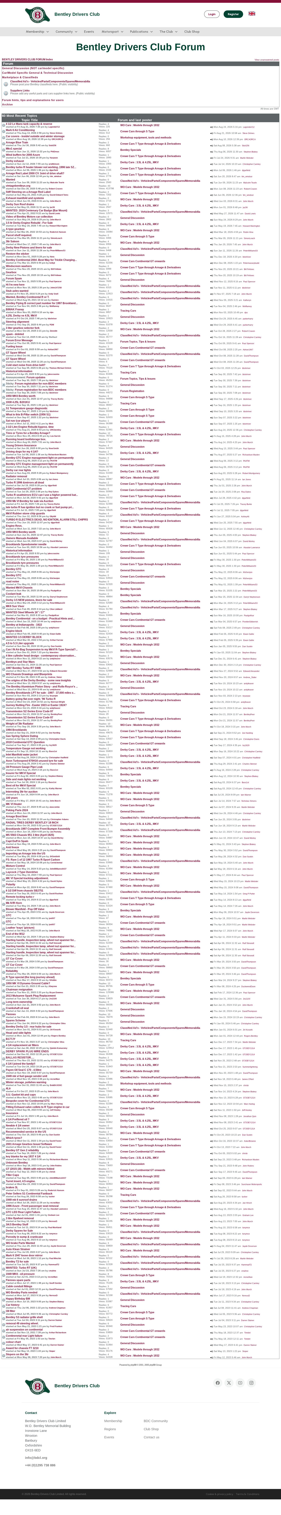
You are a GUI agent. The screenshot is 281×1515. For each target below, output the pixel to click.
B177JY (10, 1039)
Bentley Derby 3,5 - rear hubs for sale (28, 1026)
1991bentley (55, 430)
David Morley (56, 541)
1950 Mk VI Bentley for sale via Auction (29, 501)
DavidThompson (58, 356)
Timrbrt (247, 1333)
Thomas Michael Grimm (60, 368)
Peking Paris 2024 (17, 810)
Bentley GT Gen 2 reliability (22, 1150)
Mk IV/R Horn (14, 903)
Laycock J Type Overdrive (22, 872)
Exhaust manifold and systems (25, 198)
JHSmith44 (55, 856)
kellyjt (52, 263)
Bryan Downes (56, 992)
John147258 (56, 288)
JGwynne (52, 986)
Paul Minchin (55, 1258)
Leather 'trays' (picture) (20, 927)
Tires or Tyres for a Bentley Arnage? (28, 433)
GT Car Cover (14, 958)
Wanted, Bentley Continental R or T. (27, 297)
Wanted (10, 179)
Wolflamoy (54, 306)
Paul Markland (54, 1227)
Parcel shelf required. (19, 235)
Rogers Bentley (58, 1036)
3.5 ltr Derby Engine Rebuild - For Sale (29, 222)
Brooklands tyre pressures (22, 556)
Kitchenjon (55, 572)
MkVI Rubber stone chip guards (25, 513)
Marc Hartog (57, 1104)
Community (64, 32)
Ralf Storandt (55, 943)
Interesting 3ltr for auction (22, 791)
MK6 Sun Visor (15, 606)
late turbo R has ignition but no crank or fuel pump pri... (40, 507)
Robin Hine (248, 232)
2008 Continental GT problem (24, 488)
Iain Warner (246, 795)
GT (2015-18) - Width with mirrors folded (30, 1168)
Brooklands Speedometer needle (26, 544)
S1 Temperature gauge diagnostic (26, 408)
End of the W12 (15, 933)
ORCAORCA (57, 139)
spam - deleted (15, 334)
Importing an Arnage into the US (25, 853)
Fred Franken (56, 1326)
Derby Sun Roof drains (20, 204)
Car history (13, 1304)
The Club (166, 32)
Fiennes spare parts (18, 1280)
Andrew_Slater (55, 677)
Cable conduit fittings (19, 1286)
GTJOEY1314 (56, 825)
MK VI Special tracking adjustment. (27, 878)
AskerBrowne (250, 1141)
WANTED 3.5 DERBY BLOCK (24, 637)
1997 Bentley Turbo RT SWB (23, 668)
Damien (55, 300)
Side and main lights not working (26, 779)
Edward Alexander (58, 671)
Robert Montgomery (59, 473)
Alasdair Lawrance (59, 547)
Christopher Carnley (252, 164)
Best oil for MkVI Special (21, 785)
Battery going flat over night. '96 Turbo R (31, 699)
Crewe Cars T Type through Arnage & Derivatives (150, 143)
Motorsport (110, 32)
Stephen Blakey (251, 152)
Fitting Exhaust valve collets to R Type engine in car (37, 1107)
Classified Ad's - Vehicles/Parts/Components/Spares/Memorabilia (50, 81)
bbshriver (247, 257)
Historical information (19, 371)
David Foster (55, 1141)
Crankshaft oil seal (17, 1008)
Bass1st (53, 751)
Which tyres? (14, 1138)
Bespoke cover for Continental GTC (28, 1100)
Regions (110, 1429)
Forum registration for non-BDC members (40, 383)
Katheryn (247, 300)
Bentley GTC (13, 569)
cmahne (52, 1271)
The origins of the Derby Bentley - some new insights (38, 680)
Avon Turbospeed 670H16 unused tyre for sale (34, 760)
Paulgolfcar (56, 591)
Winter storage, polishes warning (26, 1082)
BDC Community (156, 1421)
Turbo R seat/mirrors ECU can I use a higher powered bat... (42, 495)
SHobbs (53, 980)
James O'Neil (248, 1079)
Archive (7, 104)
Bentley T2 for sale (17, 1261)
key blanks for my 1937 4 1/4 (23, 1156)
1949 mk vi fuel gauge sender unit (26, 1076)
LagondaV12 (54, 127)
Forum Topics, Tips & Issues (137, 341)
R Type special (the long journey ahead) (30, 977)
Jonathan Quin (249, 1116)
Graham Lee (53, 1215)
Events (89, 32)
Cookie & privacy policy (219, 1494)
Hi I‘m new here (15, 284)
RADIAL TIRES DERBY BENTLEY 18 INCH (32, 822)
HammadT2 (53, 1264)
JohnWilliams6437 (58, 869)
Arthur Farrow (56, 640)
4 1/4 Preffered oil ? (17, 1119)
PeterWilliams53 (57, 250)
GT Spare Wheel (16, 352)
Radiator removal (16, 476)
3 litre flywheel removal (20, 1218)
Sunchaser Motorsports (251, 1184)
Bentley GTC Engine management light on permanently (40, 457)
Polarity (10, 884)
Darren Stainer (55, 1320)
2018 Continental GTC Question (25, 742)
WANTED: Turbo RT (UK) (21, 1267)
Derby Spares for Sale (19, 1230)
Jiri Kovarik (55, 1029)
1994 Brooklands (16, 729)
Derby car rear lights (18, 470)
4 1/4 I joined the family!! (20, 1063)
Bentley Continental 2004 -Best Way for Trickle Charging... (41, 260)
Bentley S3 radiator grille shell (24, 1317)
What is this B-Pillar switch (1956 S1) (28, 414)
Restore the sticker (17, 253)
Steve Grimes (56, 133)
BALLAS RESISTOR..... (20, 1057)
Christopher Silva (57, 1023)
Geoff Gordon (55, 1283)
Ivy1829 (53, 745)
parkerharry (248, 319)
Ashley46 (245, 516)
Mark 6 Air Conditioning (20, 130)
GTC (8, 915)
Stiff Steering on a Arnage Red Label (28, 192)
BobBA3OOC (56, 1085)
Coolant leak (13, 593)
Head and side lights (18, 1032)
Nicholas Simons (248, 801)
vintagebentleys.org (18, 185)
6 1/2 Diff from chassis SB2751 (24, 890)
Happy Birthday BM (18, 1298)
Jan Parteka (55, 832)
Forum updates (36, 377)
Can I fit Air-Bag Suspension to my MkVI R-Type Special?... (42, 649)
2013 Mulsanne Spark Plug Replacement (31, 995)
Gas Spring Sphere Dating (22, 736)
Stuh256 (52, 145)
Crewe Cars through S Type (137, 131)
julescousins (53, 374)
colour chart (13, 1342)
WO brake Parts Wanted (20, 1243)
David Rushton (56, 893)
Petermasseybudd (251, 263)
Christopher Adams (59, 819)
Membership (35, 32)
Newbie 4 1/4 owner (18, 1125)
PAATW (53, 461)
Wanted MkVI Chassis (19, 587)
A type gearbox (15, 229)
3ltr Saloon (12, 241)
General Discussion (132, 218)
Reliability (12, 971)
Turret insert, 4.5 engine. (20, 1181)
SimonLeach (56, 238)
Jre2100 (53, 999)
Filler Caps (12, 1175)
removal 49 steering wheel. (22, 1323)
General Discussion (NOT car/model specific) (33, 68)
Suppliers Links (20, 90)
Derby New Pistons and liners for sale (29, 247)
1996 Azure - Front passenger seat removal (32, 1206)
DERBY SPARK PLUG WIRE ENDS (27, 1051)
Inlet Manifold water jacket (22, 754)
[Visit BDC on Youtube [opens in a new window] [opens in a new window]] (240, 1382)
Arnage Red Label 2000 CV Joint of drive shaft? (35, 173)
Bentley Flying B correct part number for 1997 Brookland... (42, 303)
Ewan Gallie (55, 634)
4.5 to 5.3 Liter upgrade (20, 643)
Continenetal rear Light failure (24, 1335)
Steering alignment (17, 321)
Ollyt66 (53, 516)
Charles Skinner (57, 764)
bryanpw (54, 696)
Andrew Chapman (57, 1308)
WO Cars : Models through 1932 (139, 125)
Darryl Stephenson (58, 597)
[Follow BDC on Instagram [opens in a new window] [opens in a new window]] (251, 1382)
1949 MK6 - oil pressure (20, 1274)
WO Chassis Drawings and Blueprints (29, 674)
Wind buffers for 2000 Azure (23, 154)
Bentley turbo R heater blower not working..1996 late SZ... (41, 167)
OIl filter (10, 1311)
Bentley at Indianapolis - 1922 (24, 624)
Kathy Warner (55, 788)
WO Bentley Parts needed (21, 1292)
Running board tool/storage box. (26, 439)
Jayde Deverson (56, 912)
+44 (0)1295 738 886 (40, 1465)
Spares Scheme (15, 1020)
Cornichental (56, 863)
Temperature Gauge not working (26, 748)
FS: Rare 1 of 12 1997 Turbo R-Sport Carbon (33, 859)
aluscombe (54, 807)
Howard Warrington (58, 226)
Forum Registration (132, 391)
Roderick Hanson (58, 232)
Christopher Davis (57, 739)
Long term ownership (19, 1002)
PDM (52, 325)
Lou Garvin (55, 436)
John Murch (55, 201)
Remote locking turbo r (20, 896)
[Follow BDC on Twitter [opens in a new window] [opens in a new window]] (229, 1382)
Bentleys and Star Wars (20, 661)
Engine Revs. (14, 525)
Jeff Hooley (55, 1110)
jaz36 (52, 207)
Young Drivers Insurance (21, 445)
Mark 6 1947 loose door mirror (24, 1255)
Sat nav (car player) (18, 420)
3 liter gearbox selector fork (23, 328)
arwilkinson (54, 164)
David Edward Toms (59, 195)
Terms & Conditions (247, 1494)
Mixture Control (15, 865)
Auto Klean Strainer (18, 1249)
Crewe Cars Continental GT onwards (142, 261)
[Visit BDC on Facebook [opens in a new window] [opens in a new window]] (217, 1382)
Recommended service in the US (26, 1131)
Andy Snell (53, 294)
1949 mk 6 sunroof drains (21, 1199)
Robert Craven (55, 189)
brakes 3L (12, 1187)
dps (52, 312)
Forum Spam (14, 278)
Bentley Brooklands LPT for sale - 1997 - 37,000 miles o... (40, 692)
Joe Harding (54, 733)
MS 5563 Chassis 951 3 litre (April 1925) (30, 835)
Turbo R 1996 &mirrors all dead (25, 482)
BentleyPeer (56, 714)
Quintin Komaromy (58, 1048)
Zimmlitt (53, 331)
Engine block (14, 631)
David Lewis (54, 213)
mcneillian (55, 1079)
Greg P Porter (249, 894)
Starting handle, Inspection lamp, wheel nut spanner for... (41, 940)
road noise (12, 581)
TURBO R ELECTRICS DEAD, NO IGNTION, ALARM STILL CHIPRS (47, 519)
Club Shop (192, 32)
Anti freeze (12, 847)
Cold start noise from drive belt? (25, 365)
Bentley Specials (130, 150)
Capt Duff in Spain (17, 841)
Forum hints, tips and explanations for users (33, 100)
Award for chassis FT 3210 (22, 1348)
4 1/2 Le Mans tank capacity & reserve (29, 124)
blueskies (54, 652)
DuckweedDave (248, 986)
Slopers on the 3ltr (17, 1354)
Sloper (52, 1351)
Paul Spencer (55, 281)
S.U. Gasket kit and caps (21, 1094)
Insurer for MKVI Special (21, 773)
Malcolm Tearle (57, 182)
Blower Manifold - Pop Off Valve (25, 909)
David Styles (56, 881)
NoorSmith (54, 448)
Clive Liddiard (56, 609)
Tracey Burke (57, 399)
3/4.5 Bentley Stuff (17, 1224)
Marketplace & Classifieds (20, 77)
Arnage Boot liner (17, 816)
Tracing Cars (128, 310)
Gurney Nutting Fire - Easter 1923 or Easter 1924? (36, 705)
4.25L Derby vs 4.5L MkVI (21, 315)
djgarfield (53, 170)
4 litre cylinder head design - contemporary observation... (41, 655)
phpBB (133, 1365)
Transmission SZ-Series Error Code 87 (29, 711)
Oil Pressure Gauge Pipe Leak (24, 767)
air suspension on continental (24, 1329)
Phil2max (55, 152)
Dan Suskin (56, 646)
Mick (51, 424)
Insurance (12, 1113)
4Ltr (8, 1088)
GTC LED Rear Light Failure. (23, 1212)
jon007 (52, 918)
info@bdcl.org (36, 1458)
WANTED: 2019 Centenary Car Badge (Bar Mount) (36, 210)
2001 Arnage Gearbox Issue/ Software (29, 1144)
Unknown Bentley (17, 1162)
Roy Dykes (53, 492)
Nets (52, 257)
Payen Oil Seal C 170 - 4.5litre (23, 1070)
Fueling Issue (14, 346)
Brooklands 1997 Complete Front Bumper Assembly (38, 828)
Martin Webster (247, 158)
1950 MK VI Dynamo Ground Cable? (28, 983)
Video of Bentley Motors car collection (29, 216)
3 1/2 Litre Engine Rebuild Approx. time (30, 426)
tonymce (246, 1228)
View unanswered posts (267, 59)
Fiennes (11, 1014)
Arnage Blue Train (17, 142)
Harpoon (54, 158)
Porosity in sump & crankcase (24, 1236)
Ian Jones (53, 479)
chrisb (246, 1085)
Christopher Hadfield (58, 757)
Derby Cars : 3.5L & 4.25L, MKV (139, 162)
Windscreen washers (19, 266)
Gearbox (11, 272)
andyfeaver (56, 621)
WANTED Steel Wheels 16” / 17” (25, 612)
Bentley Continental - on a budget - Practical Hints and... (40, 618)
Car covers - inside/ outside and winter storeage (35, 136)
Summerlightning (250, 1067)
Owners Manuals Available (22, 538)
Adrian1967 (53, 349)
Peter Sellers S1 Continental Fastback (29, 1193)
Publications (139, 32)
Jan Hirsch (247, 1203)
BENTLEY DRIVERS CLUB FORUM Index (27, 59)
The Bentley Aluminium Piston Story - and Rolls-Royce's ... (42, 686)
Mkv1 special (14, 148)
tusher (52, 1196)
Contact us (151, 1437)
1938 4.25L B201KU (18, 402)
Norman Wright (58, 702)
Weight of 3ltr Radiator (19, 723)
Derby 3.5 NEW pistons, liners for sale (29, 600)
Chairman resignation (19, 989)
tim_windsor (55, 176)
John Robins (56, 1166)
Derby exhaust (15, 161)
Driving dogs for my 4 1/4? (22, 451)
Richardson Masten (57, 454)
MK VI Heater (14, 804)
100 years (12, 797)
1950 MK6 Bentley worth (21, 396)
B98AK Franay (15, 309)
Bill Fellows (56, 269)
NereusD (53, 1221)
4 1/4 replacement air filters (22, 1045)
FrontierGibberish (250, 622)
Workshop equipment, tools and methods (145, 137)
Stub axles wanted (17, 290)
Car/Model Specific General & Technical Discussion (37, 72)
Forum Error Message (19, 340)
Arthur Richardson (57, 1332)
